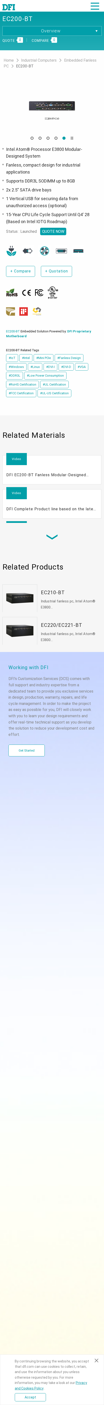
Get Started (27, 750)
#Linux (35, 367)
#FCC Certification (21, 393)
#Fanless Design (69, 358)
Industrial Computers (39, 60)
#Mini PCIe (43, 358)
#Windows (16, 367)
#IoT (12, 358)
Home (9, 60)
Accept (30, 1397)
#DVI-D (66, 367)
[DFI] (8, 7)
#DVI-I (50, 367)
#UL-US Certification (54, 393)
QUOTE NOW (53, 231)
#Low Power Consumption (45, 375)
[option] (52, 106)
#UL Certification (54, 384)
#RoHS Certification (22, 384)
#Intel (26, 358)
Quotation (56, 271)
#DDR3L (14, 375)
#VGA (82, 367)
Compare (20, 271)
